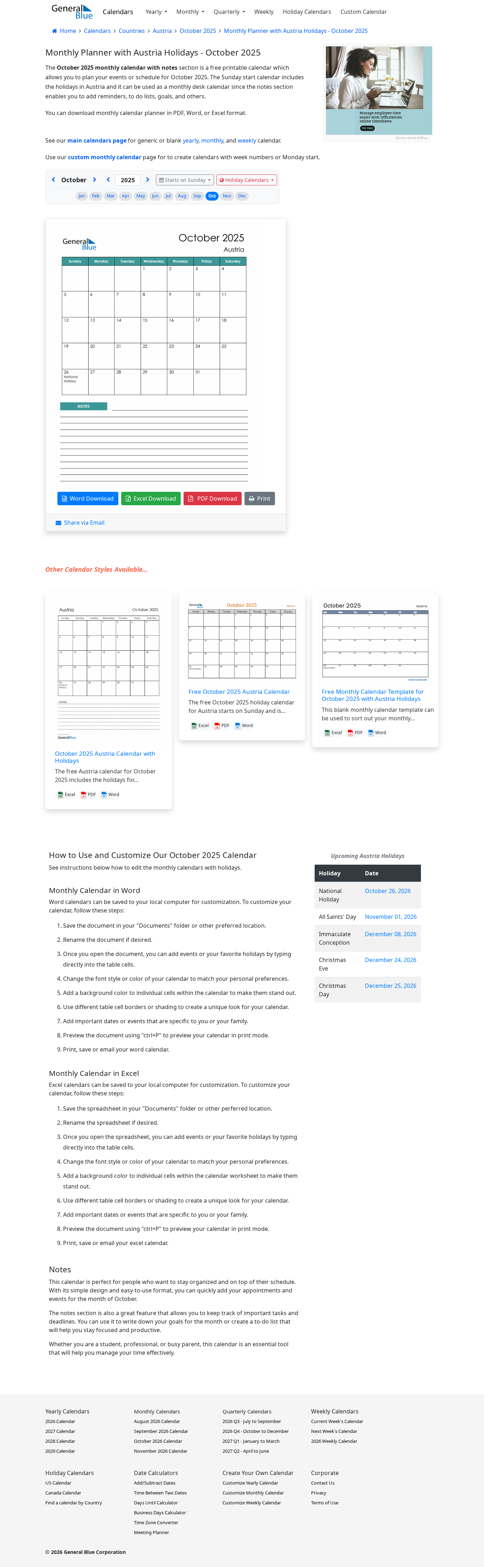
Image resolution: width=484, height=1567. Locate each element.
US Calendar (58, 1483)
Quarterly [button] (227, 12)
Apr (125, 196)
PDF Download (215, 498)
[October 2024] (108, 180)
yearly (190, 140)
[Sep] (53, 180)
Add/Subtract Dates (154, 1483)
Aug (182, 196)
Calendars (118, 11)
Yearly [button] (154, 12)
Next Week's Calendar (334, 1431)
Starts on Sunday (185, 180)
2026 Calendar (60, 1421)
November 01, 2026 (391, 917)
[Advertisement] (376, 186)
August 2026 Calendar (157, 1421)
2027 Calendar (60, 1431)
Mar (111, 196)
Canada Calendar (63, 1493)
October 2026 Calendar (158, 1441)
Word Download (90, 498)
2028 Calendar (60, 1441)
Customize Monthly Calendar (253, 1493)
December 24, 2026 (390, 960)
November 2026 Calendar (160, 1451)
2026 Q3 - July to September (252, 1421)
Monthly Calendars (157, 1411)
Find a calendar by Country (73, 1502)
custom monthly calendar (104, 157)
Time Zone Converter (156, 1522)
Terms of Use (324, 1502)
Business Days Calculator (160, 1512)
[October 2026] (147, 180)
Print (262, 498)
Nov (227, 196)
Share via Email (83, 522)
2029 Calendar (60, 1451)
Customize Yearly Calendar (250, 1483)
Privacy (318, 1493)
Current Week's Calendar (337, 1421)
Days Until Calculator (156, 1502)
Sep (197, 196)
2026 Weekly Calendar (334, 1441)
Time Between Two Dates (160, 1493)
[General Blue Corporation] (72, 12)
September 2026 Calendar (161, 1431)
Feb (96, 196)
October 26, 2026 (388, 891)
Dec (242, 196)
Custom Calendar (364, 12)
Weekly (264, 12)
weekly (247, 140)
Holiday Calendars (307, 12)
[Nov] (94, 180)
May (140, 196)
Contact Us (322, 1483)
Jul (168, 196)
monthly (212, 140)
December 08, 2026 (390, 934)
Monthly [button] (188, 12)
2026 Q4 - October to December (256, 1431)
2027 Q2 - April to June (246, 1451)
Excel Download (153, 498)
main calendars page (96, 140)
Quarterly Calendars (247, 1411)
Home (67, 31)
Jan (82, 196)
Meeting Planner (151, 1532)
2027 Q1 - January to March (251, 1441)
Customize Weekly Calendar (252, 1502)
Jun (155, 196)
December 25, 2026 (390, 986)
